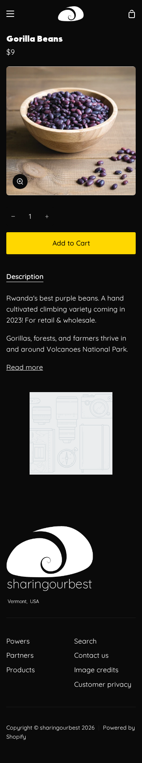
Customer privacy (102, 684)
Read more (24, 367)
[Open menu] (10, 13)
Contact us (91, 655)
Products (20, 669)
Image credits (96, 669)
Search (85, 640)
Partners (20, 655)
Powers (18, 640)
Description (24, 276)
